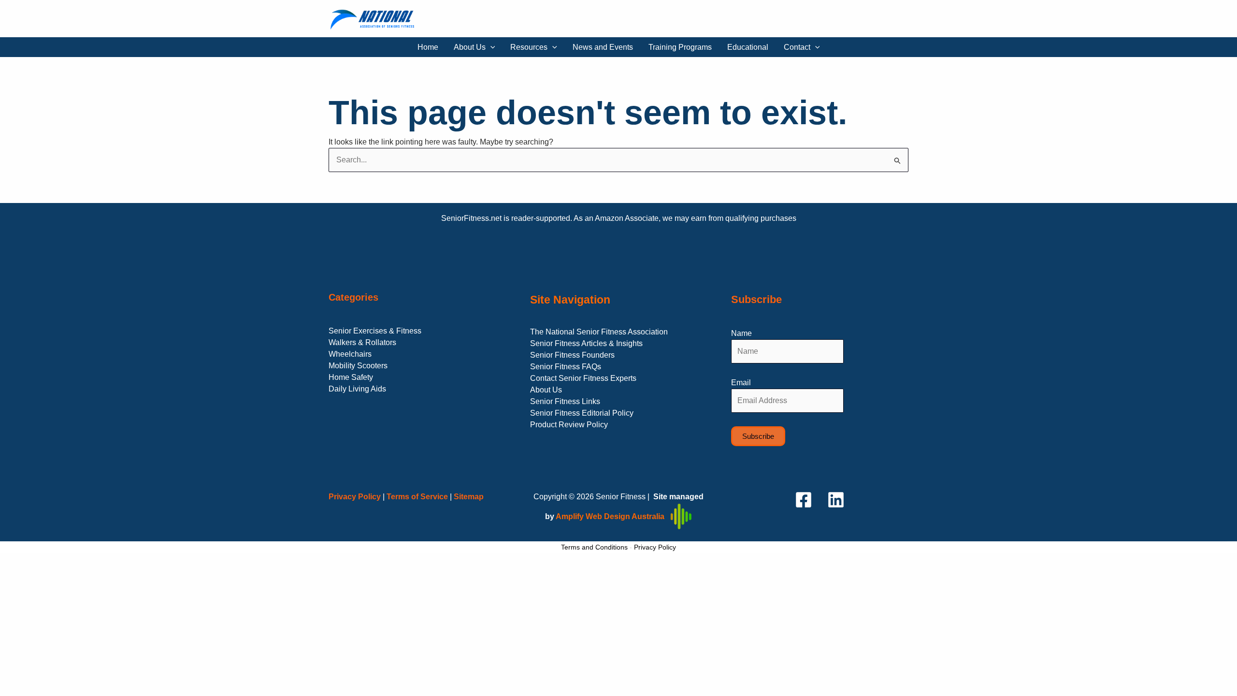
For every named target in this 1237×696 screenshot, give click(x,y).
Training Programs (680, 47)
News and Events (603, 47)
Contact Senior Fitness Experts (583, 378)
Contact (797, 47)
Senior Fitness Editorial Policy (581, 413)
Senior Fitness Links (565, 401)
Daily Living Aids (357, 389)
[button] (490, 47)
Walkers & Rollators (362, 342)
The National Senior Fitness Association (599, 332)
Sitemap (469, 497)
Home (427, 47)
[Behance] (836, 499)
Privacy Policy (655, 547)
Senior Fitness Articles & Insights (586, 343)
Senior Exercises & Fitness (375, 331)
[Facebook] (803, 499)
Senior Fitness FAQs (565, 366)
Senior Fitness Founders (572, 355)
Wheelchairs (350, 354)
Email (741, 382)
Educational (747, 47)
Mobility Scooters (358, 366)
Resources (528, 47)
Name (741, 333)
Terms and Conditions (594, 547)
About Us (470, 47)
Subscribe (758, 436)
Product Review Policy (569, 424)
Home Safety (351, 377)
